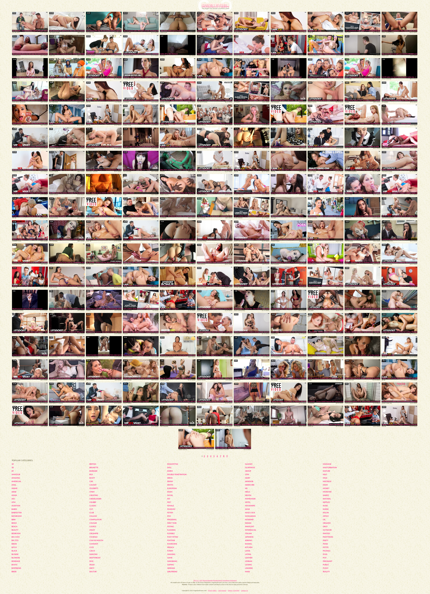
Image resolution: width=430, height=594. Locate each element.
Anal (14, 485)
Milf (325, 475)
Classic (92, 506)
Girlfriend (172, 572)
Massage (327, 464)
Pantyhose (328, 537)
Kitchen (248, 547)
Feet (169, 502)
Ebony (170, 482)
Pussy (325, 568)
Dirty (91, 568)
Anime (14, 488)
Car (91, 482)
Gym (247, 475)
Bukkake (93, 471)
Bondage (16, 561)
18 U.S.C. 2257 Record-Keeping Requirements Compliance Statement (215, 580)
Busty (92, 478)
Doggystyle (172, 464)
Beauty (15, 530)
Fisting (170, 527)
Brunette (93, 468)
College (93, 516)
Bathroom (17, 516)
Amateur (16, 475)
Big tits (15, 540)
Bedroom (16, 534)
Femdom (171, 509)
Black (14, 551)
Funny (170, 551)
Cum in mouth (96, 540)
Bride (14, 572)
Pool (325, 554)
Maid (247, 572)
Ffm (169, 516)
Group (248, 471)
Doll (169, 468)
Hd (246, 488)
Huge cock (250, 513)
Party (325, 540)
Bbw (14, 520)
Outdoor (327, 530)
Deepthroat (95, 558)
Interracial (250, 530)
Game (169, 558)
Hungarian (250, 516)
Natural (327, 499)
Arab (14, 492)
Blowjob (16, 558)
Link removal (222, 591)
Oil (324, 520)
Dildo (92, 565)
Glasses (248, 464)
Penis (325, 544)
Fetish (170, 513)
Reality (326, 572)
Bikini (14, 544)
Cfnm (92, 492)
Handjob (249, 482)
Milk (325, 478)
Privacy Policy (212, 591)
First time (172, 523)
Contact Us (244, 591)
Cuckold (93, 537)
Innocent (249, 527)
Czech (92, 551)
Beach (14, 527)
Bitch (14, 547)
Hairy (247, 478)
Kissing (248, 544)
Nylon (326, 513)
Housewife (250, 506)
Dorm (170, 471)
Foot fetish (172, 537)
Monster (327, 492)
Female (170, 506)
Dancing (93, 554)
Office (326, 516)
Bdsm (14, 523)
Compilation (95, 520)
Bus (91, 475)
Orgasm (327, 523)
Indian (248, 523)
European (172, 488)
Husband (249, 520)
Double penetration (177, 475)
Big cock (16, 537)
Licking (248, 565)
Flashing (171, 530)
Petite (326, 547)
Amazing (16, 478)
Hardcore (249, 485)
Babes (14, 509)
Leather (248, 558)
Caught (93, 485)
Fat (168, 499)
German (171, 568)
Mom (325, 485)
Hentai (248, 495)
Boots (14, 565)
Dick (91, 561)
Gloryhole (250, 468)
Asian (14, 495)
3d (13, 468)
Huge (247, 509)
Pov (325, 558)
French (170, 547)
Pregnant (327, 561)
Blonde (15, 554)
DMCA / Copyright (233, 591)
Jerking (248, 540)
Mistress (327, 482)
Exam (169, 492)
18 (13, 464)
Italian (248, 534)
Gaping (170, 565)
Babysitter (17, 513)
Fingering (171, 520)
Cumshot (93, 544)
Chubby (92, 502)
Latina (248, 554)
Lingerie (249, 568)
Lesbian (248, 561)
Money (326, 488)
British (92, 464)
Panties (326, 534)
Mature (326, 471)
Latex (247, 551)
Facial (170, 495)
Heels (247, 492)
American (16, 482)
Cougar (93, 523)
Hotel (247, 502)
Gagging (171, 554)
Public (326, 565)
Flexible (171, 534)
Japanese (249, 537)
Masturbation (330, 468)
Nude (325, 506)
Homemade (250, 499)
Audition (16, 506)
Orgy (325, 527)
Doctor (93, 572)
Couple (92, 527)
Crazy (92, 530)
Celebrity (93, 488)
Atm (13, 502)
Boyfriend (16, 568)
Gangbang (172, 561)
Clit (91, 509)
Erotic (170, 485)
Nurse (326, 509)
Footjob (171, 540)
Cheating (93, 495)
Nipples (326, 502)
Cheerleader (95, 499)
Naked (326, 495)
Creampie (93, 534)
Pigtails (326, 551)
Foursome (172, 544)
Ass (13, 499)
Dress (170, 478)
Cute (91, 547)
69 (13, 471)
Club (91, 513)
